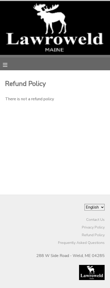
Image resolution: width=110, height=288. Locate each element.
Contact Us (95, 219)
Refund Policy (93, 234)
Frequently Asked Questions (81, 242)
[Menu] (9, 64)
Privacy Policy (93, 227)
